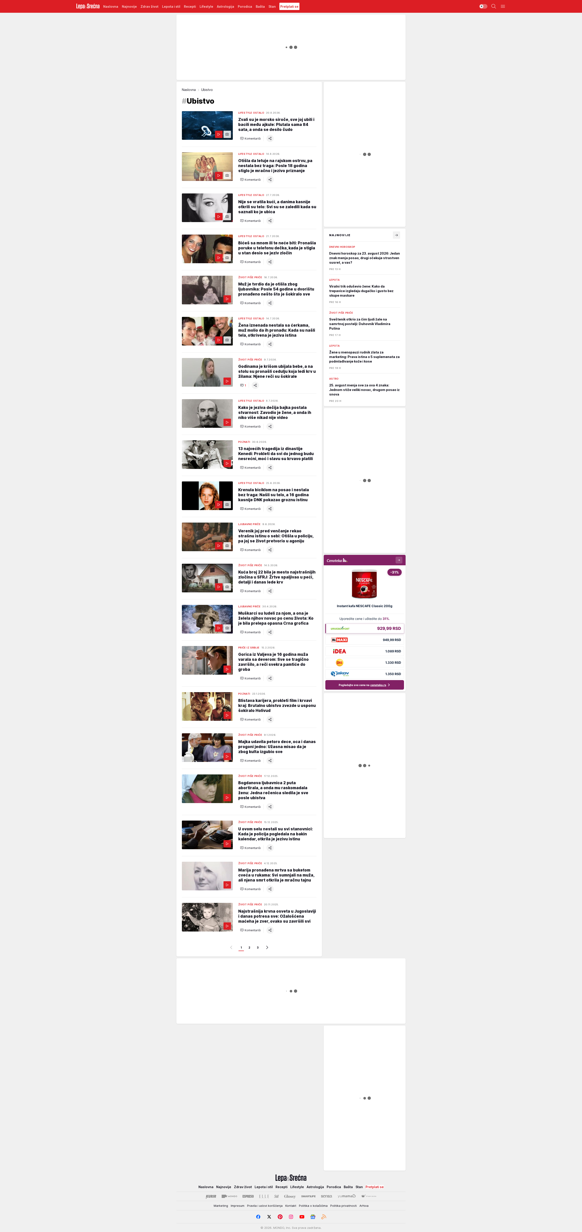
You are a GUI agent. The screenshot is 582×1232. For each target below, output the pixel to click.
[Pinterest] (280, 1216)
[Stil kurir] (276, 1196)
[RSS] (323, 1216)
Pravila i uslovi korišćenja (265, 1205)
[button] (250, 138)
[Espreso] (248, 1196)
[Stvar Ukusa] (368, 1196)
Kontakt (290, 1205)
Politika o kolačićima (313, 1205)
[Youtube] (301, 1216)
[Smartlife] (308, 1196)
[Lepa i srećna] (88, 6)
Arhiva (364, 1205)
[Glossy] (290, 1196)
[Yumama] (347, 1196)
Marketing (221, 1205)
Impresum (237, 1205)
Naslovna (189, 90)
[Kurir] (211, 1196)
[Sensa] (326, 1196)
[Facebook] (258, 1216)
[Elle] (264, 1196)
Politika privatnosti (343, 1205)
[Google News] (312, 1216)
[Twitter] (269, 1216)
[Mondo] (229, 1196)
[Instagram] (291, 1216)
